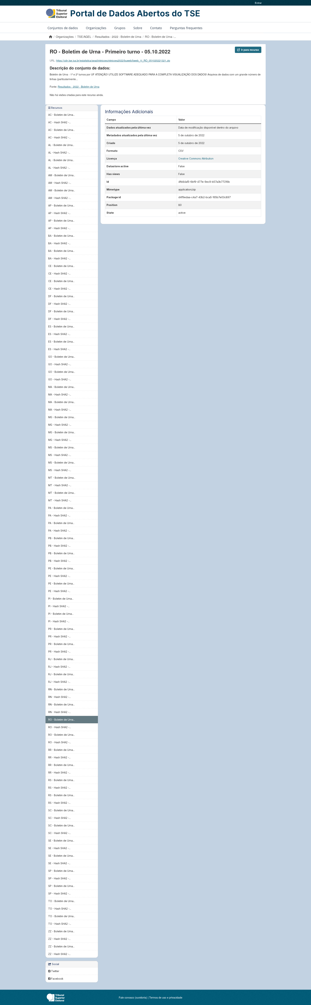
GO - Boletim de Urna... (61, 356)
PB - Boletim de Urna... (61, 538)
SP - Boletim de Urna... (61, 870)
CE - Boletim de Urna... (61, 265)
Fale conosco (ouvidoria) (133, 997)
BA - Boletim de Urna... (61, 235)
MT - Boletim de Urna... (61, 477)
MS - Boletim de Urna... (61, 447)
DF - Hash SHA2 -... (59, 303)
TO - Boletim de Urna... (61, 901)
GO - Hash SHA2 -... (59, 364)
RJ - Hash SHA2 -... (59, 666)
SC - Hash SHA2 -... (59, 817)
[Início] (50, 37)
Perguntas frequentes (186, 28)
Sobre (137, 28)
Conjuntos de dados (63, 28)
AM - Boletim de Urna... (61, 175)
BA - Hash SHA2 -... (59, 243)
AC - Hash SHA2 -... (59, 122)
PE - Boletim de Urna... (61, 568)
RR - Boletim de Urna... (61, 749)
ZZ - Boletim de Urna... (61, 931)
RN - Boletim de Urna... (61, 689)
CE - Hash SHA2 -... (59, 273)
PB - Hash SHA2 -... (59, 545)
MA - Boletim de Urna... (61, 386)
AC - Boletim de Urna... (61, 114)
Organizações (96, 28)
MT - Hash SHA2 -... (59, 485)
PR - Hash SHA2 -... (59, 636)
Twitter (54, 971)
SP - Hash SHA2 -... (59, 878)
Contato (156, 28)
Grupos (119, 28)
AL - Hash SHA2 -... (59, 152)
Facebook (56, 978)
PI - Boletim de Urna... (60, 598)
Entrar (258, 3)
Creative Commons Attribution (195, 158)
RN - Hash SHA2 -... (59, 696)
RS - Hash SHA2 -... (59, 787)
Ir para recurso (250, 49)
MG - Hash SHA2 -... (59, 424)
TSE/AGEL (84, 37)
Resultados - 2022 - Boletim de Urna (118, 37)
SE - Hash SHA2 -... (59, 848)
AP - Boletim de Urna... (61, 205)
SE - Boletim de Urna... (61, 840)
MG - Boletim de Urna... (61, 417)
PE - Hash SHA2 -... (59, 575)
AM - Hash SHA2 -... (59, 182)
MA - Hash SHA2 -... (59, 394)
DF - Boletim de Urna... (61, 296)
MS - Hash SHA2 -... (59, 455)
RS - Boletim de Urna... (61, 780)
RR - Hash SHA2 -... (59, 757)
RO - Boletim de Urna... (61, 719)
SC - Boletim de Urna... (61, 810)
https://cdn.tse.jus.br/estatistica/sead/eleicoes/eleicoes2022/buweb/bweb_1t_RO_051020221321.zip (113, 60)
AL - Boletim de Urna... (61, 145)
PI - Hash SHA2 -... (58, 606)
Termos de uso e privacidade (165, 997)
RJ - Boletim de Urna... (61, 659)
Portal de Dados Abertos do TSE (135, 13)
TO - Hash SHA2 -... (59, 908)
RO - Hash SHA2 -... (59, 727)
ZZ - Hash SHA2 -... (59, 938)
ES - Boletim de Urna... (61, 326)
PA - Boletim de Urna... (61, 507)
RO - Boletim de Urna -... (160, 37)
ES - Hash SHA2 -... (59, 334)
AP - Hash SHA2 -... (59, 213)
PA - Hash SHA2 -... (59, 515)
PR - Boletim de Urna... (61, 628)
